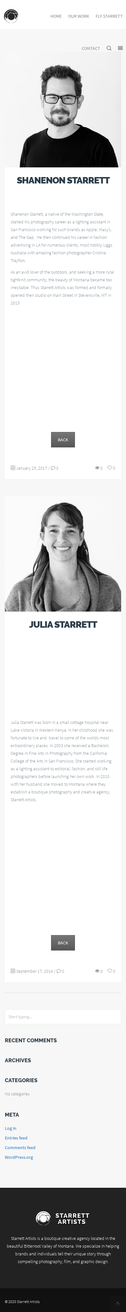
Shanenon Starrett (63, 180)
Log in (10, 1128)
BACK (63, 440)
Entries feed (16, 1138)
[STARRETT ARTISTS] (11, 16)
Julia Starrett (63, 624)
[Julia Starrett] (63, 554)
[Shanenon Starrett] (63, 109)
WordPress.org (19, 1157)
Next (118, 1304)
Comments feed (20, 1147)
